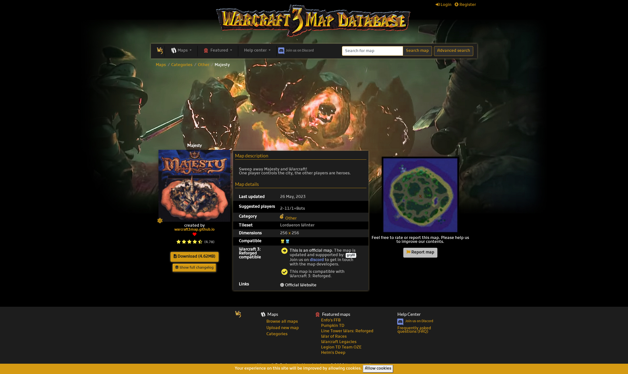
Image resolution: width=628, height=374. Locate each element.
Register (467, 4)
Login (445, 4)
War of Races (334, 336)
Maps (161, 65)
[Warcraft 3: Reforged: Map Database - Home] (314, 21)
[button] (181, 51)
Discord (300, 51)
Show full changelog (196, 267)
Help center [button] (256, 50)
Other (203, 65)
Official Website (300, 285)
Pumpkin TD (332, 325)
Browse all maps (282, 321)
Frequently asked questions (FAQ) (414, 330)
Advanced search (453, 50)
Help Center (409, 314)
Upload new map (282, 328)
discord (317, 260)
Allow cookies (378, 368)
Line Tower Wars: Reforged (347, 331)
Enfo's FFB (330, 320)
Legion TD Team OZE (341, 347)
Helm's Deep (333, 352)
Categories (181, 65)
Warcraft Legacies (338, 342)
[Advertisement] (314, 104)
